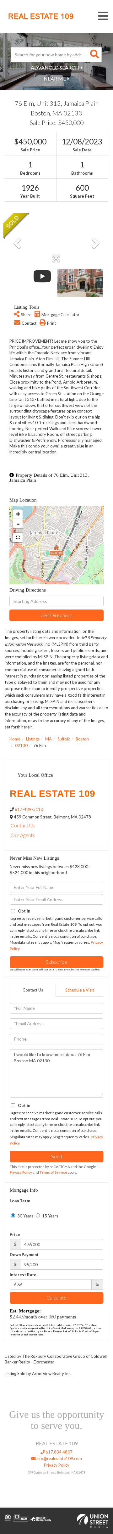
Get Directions (56, 615)
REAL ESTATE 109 (41, 16)
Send (56, 1156)
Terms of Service (53, 1172)
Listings (33, 738)
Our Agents (23, 835)
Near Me (55, 78)
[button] (94, 54)
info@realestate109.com (58, 1458)
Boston (82, 738)
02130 (21, 745)
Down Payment (24, 1254)
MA (48, 738)
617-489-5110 (29, 809)
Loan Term (20, 1200)
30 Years (24, 1215)
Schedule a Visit (79, 989)
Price (15, 1234)
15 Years (49, 1215)
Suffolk (63, 738)
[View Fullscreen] (18, 537)
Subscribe (56, 962)
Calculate (56, 1298)
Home (14, 738)
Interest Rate (23, 1274)
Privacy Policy (21, 1172)
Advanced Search (55, 67)
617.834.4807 (59, 1451)
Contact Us (23, 825)
